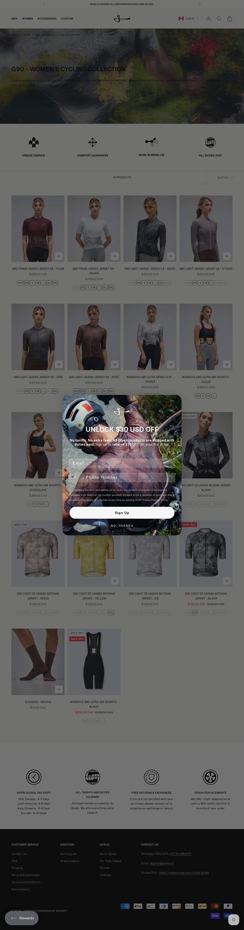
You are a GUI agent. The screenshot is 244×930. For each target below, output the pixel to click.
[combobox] (76, 477)
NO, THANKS (122, 525)
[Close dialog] (176, 400)
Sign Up (122, 513)
